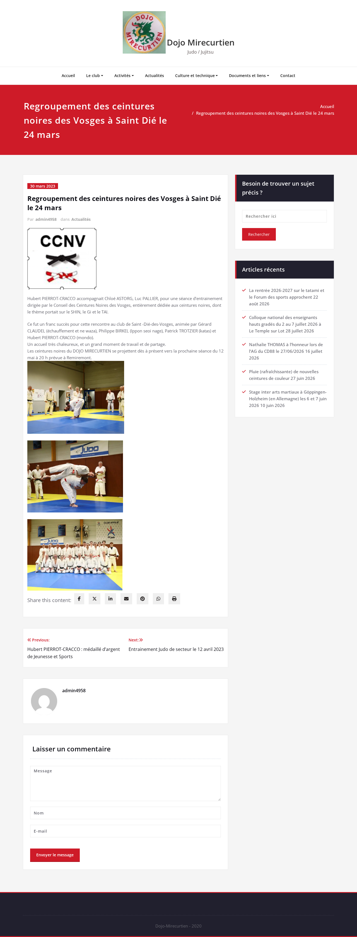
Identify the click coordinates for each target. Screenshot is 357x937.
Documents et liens (247, 75)
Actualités (154, 75)
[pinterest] (142, 598)
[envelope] (126, 598)
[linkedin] (110, 598)
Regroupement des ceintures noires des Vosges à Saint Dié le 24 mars (265, 113)
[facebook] (79, 598)
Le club (93, 75)
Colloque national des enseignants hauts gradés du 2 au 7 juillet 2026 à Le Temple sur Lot (285, 324)
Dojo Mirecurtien (201, 42)
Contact (287, 75)
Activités (122, 75)
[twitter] (94, 598)
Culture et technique (195, 75)
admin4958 (46, 219)
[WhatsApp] (158, 598)
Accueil (68, 75)
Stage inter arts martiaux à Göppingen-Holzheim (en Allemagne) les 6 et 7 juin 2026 (288, 398)
